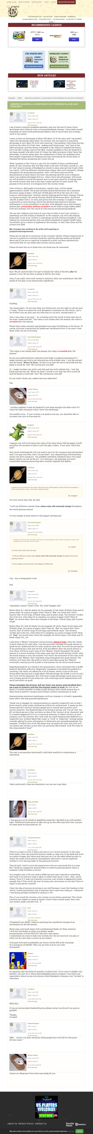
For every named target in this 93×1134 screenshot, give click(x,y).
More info (71, 1131)
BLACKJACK (48, 16)
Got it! (79, 1131)
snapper (31, 425)
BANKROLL (72, 16)
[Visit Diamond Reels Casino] (46, 1108)
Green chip (37, 2)
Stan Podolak (33, 802)
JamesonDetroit (34, 837)
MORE (51, 22)
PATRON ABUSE (59, 19)
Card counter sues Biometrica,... (71, 82)
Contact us (41, 1123)
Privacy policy (26, 1123)
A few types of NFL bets (34, 82)
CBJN (46, 2)
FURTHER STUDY (45, 19)
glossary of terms (74, 19)
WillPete (31, 770)
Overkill (31, 113)
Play (37, 39)
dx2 (29, 908)
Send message (32, 125)
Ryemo (30, 953)
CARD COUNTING (60, 16)
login (53, 2)
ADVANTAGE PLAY (35, 16)
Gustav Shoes (33, 389)
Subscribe (11, 2)
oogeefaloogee (33, 1023)
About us (12, 1123)
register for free (66, 2)
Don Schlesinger (34, 337)
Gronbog (31, 253)
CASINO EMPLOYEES (29, 19)
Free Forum (24, 2)
